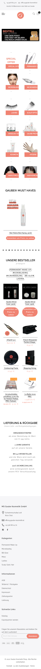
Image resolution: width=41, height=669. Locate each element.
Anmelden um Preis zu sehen (20, 238)
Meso (4, 557)
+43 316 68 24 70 (11, 3)
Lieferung (5, 600)
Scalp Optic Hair (8, 565)
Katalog (5, 616)
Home (32, 666)
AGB (3, 580)
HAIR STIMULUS (14, 175)
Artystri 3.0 (11, 340)
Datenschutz (6, 588)
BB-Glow (5, 553)
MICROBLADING (14, 87)
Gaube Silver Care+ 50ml (11, 303)
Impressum (6, 592)
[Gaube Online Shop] (20, 15)
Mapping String (30, 368)
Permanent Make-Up (9, 545)
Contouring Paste (11, 368)
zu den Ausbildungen (21, 666)
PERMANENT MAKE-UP (20, 270)
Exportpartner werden (10, 620)
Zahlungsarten (7, 596)
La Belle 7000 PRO (30, 395)
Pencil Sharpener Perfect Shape (30, 341)
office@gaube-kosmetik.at (29, 3)
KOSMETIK (14, 155)
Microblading (7, 549)
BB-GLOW (29, 276)
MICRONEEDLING (14, 276)
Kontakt (9, 666)
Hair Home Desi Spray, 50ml (20, 233)
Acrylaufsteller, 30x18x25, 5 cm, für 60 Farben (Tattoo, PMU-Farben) (11, 397)
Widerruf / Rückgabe (10, 584)
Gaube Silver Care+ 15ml (30, 303)
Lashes (4, 561)
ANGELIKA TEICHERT (16, 134)
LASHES (14, 113)
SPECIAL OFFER (14, 66)
